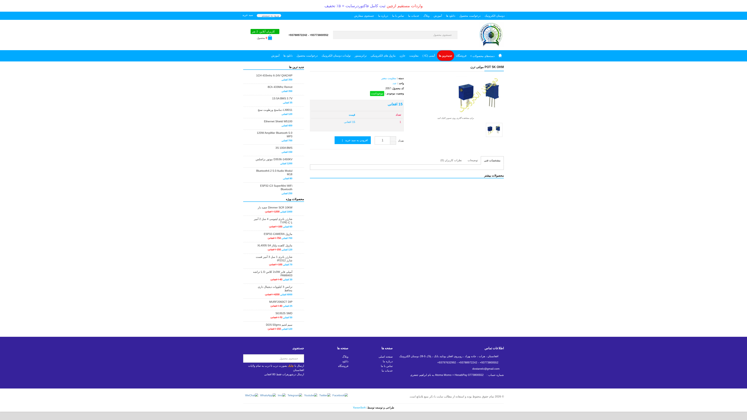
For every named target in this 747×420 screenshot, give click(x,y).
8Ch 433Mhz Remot (280, 86)
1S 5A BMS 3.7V (282, 98)
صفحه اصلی (386, 356)
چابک (291, 365)
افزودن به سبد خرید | (354, 140)
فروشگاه (461, 55)
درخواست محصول (469, 15)
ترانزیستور (361, 55)
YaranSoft (359, 407)
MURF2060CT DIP (280, 301)
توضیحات (473, 160)
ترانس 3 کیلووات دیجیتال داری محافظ (275, 288)
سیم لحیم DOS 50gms (279, 324)
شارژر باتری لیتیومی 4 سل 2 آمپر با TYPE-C (273, 220)
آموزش (438, 15)
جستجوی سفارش (364, 15)
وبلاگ (426, 15)
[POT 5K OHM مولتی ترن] (494, 130)
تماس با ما (398, 15)
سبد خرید (247, 15)
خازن (402, 55)
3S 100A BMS (283, 147)
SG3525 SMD (283, 313)
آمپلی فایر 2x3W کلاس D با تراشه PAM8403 (272, 273)
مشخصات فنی (492, 160)
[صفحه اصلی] (500, 55)
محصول (262, 38)
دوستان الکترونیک (495, 15)
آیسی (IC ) (429, 55)
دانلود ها (450, 15)
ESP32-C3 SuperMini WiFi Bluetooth (276, 187)
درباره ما (383, 15)
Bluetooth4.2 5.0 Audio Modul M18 (274, 172)
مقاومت (414, 55)
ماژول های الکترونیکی (383, 55)
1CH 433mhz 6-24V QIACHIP (274, 75)
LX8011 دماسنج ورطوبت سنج (275, 109)
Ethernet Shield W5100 (278, 121)
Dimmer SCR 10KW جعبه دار (275, 207)
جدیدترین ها (445, 55)
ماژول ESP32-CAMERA (278, 233)
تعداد (401, 140)
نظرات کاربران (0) (451, 160)
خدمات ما (413, 15)
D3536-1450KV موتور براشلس (274, 159)
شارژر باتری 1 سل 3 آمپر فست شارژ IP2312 (274, 258)
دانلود (345, 361)
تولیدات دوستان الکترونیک (336, 55)
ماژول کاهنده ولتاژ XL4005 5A (274, 245)
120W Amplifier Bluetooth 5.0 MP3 (274, 134)
